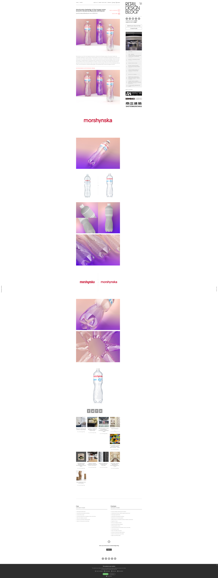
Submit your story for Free (133, 25)
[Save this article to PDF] (100, 411)
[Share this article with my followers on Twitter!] (92, 411)
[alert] (109, 571)
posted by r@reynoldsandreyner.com (83, 13)
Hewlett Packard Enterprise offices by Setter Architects (92, 464)
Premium (109, 2)
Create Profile (133, 28)
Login (77, 2)
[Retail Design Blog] (134, 8)
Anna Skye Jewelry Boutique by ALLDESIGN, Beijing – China (114, 465)
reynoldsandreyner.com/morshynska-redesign (85, 68)
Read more (115, 569)
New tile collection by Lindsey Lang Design (81, 429)
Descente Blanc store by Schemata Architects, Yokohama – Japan (104, 430)
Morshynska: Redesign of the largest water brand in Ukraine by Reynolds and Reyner (91, 10)
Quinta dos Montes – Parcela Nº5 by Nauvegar (103, 464)
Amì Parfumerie (114, 428)
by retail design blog (81, 431)
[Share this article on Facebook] (88, 411)
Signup (81, 2)
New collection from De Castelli (81, 483)
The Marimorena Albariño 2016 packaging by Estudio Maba (81, 465)
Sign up (109, 549)
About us (95, 2)
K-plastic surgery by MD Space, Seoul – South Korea (92, 429)
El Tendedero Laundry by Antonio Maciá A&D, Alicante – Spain (115, 446)
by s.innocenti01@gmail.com (115, 431)
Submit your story (102, 2)
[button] (95, 571)
